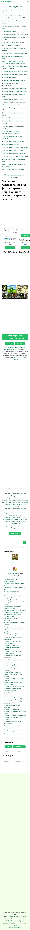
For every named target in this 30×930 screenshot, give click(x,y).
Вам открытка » (15, 6)
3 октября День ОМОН (9, 31)
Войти (8, 746)
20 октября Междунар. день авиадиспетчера (12, 652)
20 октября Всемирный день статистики (14, 88)
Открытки (15, 359)
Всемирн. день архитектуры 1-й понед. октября (14, 597)
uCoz (15, 925)
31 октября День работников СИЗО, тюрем (15, 147)
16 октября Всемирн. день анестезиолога (14, 74)
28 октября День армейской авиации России (12, 694)
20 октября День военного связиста (13, 80)
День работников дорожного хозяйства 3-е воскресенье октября (14, 634)
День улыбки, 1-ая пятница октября (13, 169)
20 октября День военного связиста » (15, 336)
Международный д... (17, 919)
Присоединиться (19, 746)
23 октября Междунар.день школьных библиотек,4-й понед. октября (14, 674)
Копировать (10, 248)
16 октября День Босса (9, 77)
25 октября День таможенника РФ (12, 118)
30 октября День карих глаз (10, 144)
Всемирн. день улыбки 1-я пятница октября (15, 623)
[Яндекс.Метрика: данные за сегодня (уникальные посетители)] (15, 927)
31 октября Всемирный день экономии (14, 153)
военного (13, 357)
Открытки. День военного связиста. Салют (15, 502)
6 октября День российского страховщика (14, 53)
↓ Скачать (9, 344)
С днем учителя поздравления (11, 45)
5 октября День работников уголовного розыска (12, 615)
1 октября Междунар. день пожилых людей (12, 580)
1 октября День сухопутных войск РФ (13, 18)
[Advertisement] (15, 212)
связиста (19, 357)
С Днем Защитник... (12, 921)
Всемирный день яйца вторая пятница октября (13, 727)
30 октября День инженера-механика (13, 141)
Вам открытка (7, 2)
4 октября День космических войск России (15, 34)
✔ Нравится (20, 344)
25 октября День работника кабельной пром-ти (12, 689)
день (23, 357)
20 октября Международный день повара (14, 91)
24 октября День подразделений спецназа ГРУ (14, 679)
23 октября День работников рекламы (13, 99)
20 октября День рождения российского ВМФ (12, 665)
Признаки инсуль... (14, 916)
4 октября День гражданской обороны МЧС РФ (12, 607)
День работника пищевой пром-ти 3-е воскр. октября (14, 731)
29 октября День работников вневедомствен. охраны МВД (13, 698)
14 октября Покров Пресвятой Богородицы (15, 71)
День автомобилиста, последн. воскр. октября (13, 683)
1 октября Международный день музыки (14, 15)
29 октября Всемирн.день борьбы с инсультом (14, 702)
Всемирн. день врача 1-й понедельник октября (11, 593)
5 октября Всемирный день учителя (13, 42)
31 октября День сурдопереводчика (12, 150)
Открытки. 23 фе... (15, 923)
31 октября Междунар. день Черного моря (15, 156)
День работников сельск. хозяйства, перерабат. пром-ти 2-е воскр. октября (15, 629)
